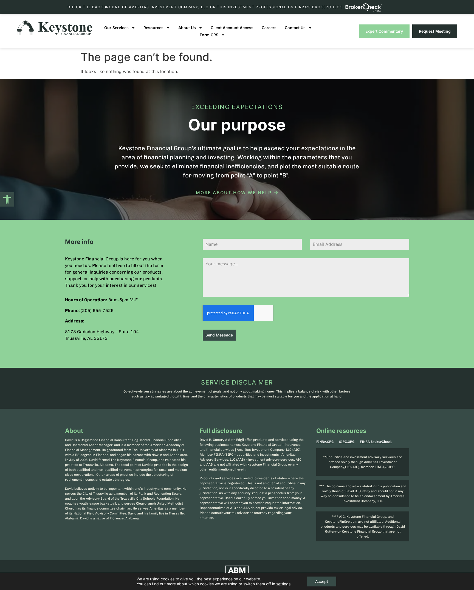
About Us (187, 27)
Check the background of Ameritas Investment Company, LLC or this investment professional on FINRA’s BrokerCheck (204, 7)
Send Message (219, 335)
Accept (321, 581)
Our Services (116, 27)
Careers (269, 27)
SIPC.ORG (346, 442)
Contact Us (295, 27)
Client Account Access (232, 27)
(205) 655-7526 (97, 310)
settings (283, 583)
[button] (7, 199)
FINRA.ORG (325, 442)
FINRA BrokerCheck (376, 442)
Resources (153, 27)
